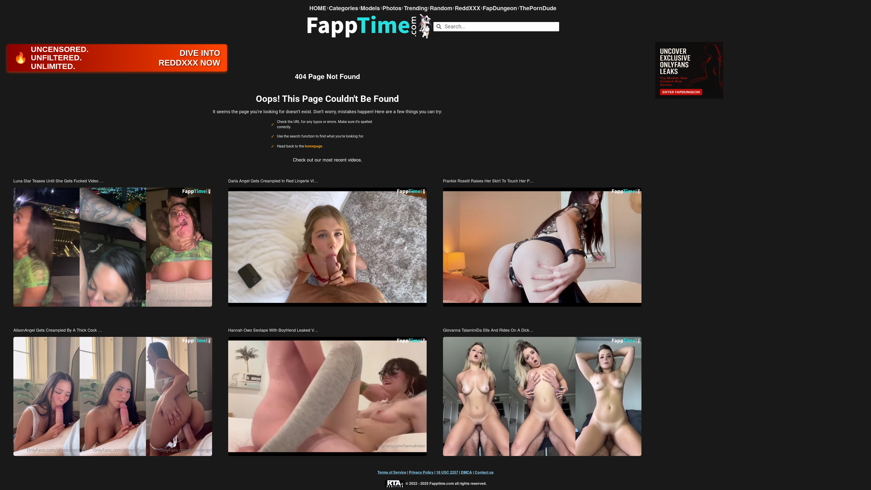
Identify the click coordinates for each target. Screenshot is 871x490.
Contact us (484, 472)
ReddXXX (467, 8)
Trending (416, 8)
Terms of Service (391, 472)
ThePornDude (537, 8)
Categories (343, 8)
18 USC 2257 (447, 472)
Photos (391, 8)
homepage (313, 146)
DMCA (466, 472)
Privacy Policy (421, 472)
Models (370, 8)
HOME (317, 8)
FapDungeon (500, 8)
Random (441, 8)
